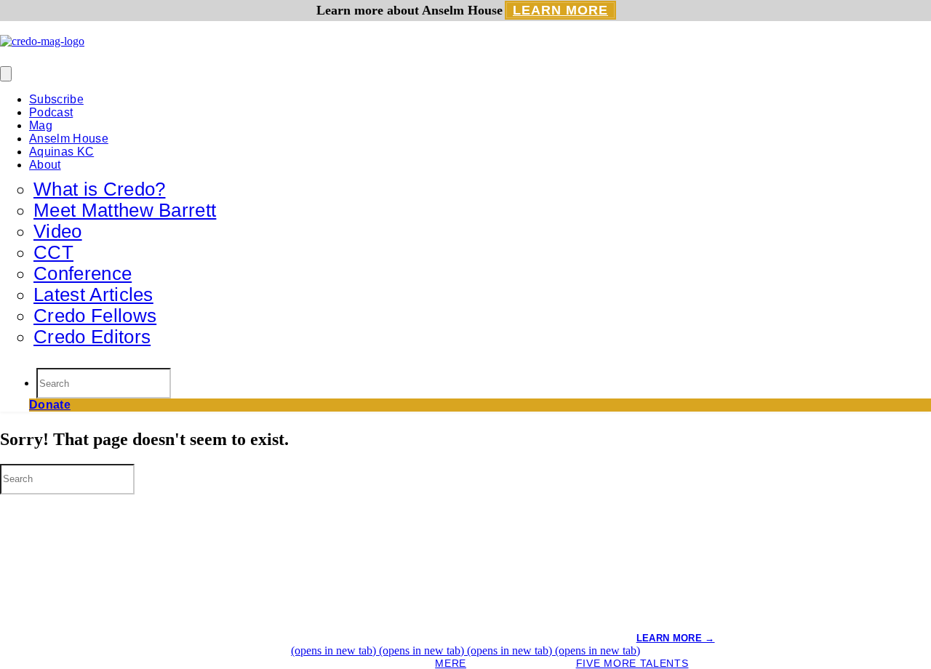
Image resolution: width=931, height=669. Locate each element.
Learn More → (675, 638)
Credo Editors (92, 337)
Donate (50, 404)
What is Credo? (99, 189)
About (45, 165)
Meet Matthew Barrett (124, 210)
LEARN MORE (560, 10)
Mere (450, 663)
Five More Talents (632, 663)
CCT (53, 252)
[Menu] (6, 73)
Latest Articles (93, 294)
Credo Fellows (94, 315)
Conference (82, 273)
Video (57, 231)
